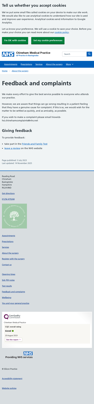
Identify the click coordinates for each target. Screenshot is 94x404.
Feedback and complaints (13, 291)
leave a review (12, 148)
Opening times (8, 274)
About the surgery (54, 64)
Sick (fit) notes (8, 280)
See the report (12, 340)
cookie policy (62, 32)
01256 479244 (8, 199)
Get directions (8, 193)
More (69, 64)
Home (4, 71)
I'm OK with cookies (15, 40)
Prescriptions (26, 64)
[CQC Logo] (12, 319)
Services (38, 64)
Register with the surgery (13, 259)
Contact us (7, 264)
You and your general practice (15, 303)
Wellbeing (6, 297)
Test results (7, 286)
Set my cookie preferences (47, 40)
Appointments (10, 64)
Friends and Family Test (34, 144)
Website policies (9, 388)
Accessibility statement (12, 378)
